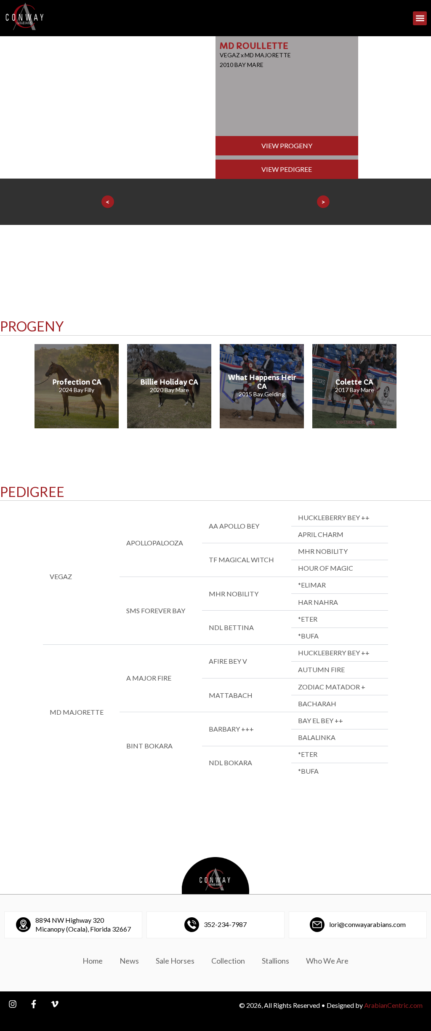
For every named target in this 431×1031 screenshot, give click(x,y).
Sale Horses (175, 960)
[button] (420, 18)
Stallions (275, 960)
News (129, 960)
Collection (228, 960)
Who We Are (327, 960)
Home (92, 960)
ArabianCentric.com (393, 1005)
